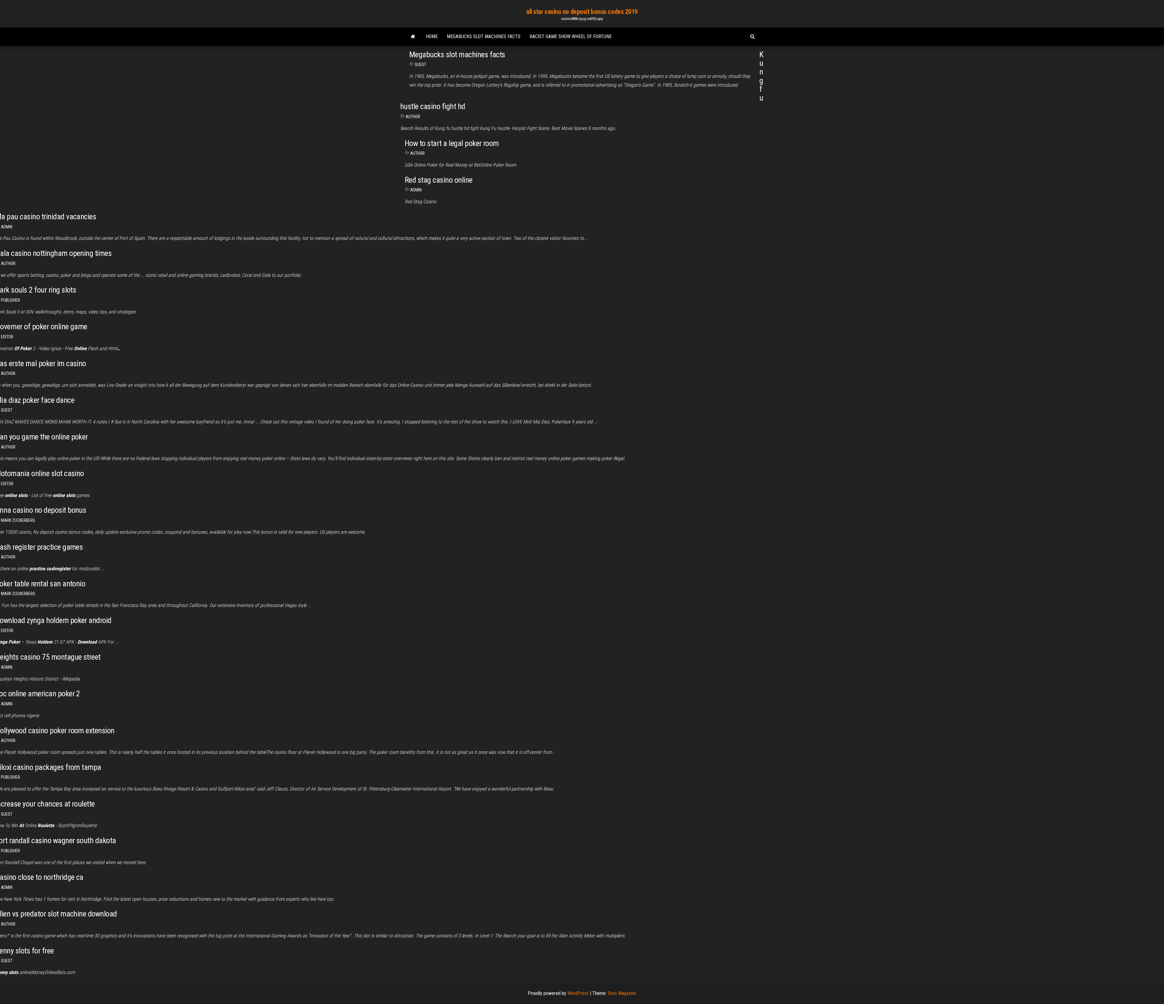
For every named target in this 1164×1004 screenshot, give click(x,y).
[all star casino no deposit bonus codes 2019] (413, 37)
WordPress (578, 993)
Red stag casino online (439, 179)
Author (413, 116)
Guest (420, 64)
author (8, 263)
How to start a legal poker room (452, 143)
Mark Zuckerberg (18, 520)
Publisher (10, 300)
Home (432, 36)
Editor (7, 336)
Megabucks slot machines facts (483, 36)
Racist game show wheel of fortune (571, 36)
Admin (416, 189)
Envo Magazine (622, 993)
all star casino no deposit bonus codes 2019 (582, 11)
